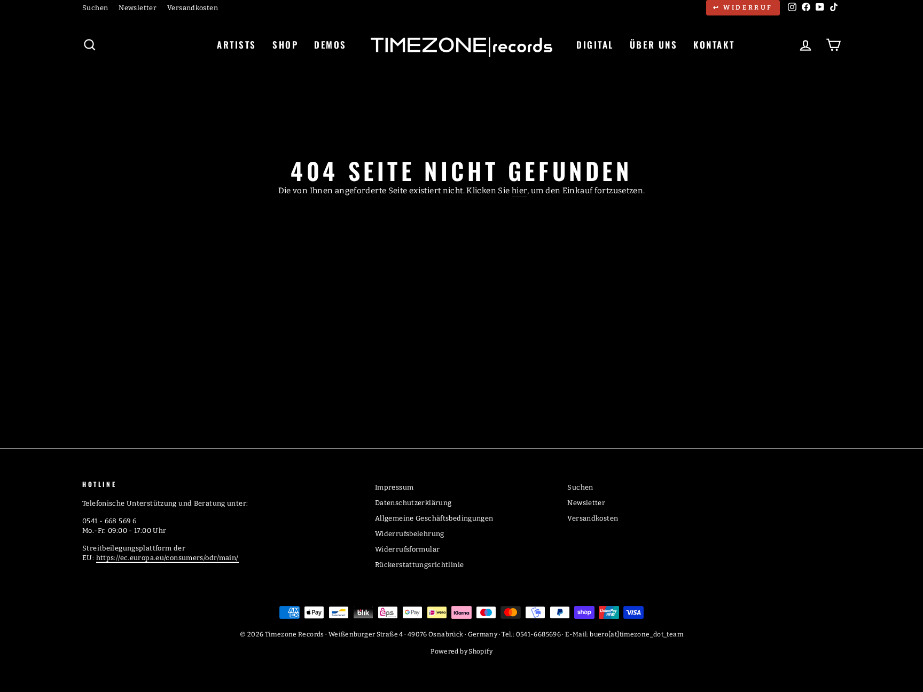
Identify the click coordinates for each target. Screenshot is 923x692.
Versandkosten (192, 8)
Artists (236, 44)
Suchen (95, 8)
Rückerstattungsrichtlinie (419, 565)
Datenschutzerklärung (413, 503)
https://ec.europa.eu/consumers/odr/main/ (167, 558)
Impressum (394, 487)
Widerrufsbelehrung (409, 534)
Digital (595, 44)
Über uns (653, 44)
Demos (330, 44)
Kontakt (713, 44)
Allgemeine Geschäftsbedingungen (434, 518)
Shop (285, 44)
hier (520, 190)
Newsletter (138, 8)
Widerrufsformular (407, 549)
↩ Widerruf (743, 7)
